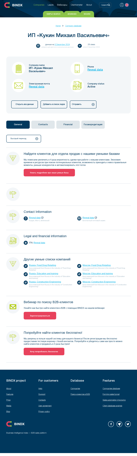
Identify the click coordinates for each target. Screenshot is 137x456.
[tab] (18, 125)
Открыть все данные (25, 104)
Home (58, 26)
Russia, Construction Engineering (45, 282)
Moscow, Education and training (98, 273)
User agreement (45, 406)
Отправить (76, 104)
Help (40, 389)
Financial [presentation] (68, 125)
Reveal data (95, 70)
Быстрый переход (18, 138)
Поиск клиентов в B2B (80, 394)
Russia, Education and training (43, 273)
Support (41, 394)
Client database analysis (112, 406)
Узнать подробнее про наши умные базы (49, 173)
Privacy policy (44, 412)
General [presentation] (18, 125)
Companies (75, 389)
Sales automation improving (114, 400)
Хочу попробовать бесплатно (44, 351)
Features (9, 394)
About (8, 389)
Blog (8, 412)
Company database (73, 26)
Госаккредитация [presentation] (93, 125)
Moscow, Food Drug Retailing (97, 265)
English (127, 5)
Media (8, 406)
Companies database (111, 389)
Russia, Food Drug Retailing (42, 265)
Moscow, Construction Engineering (99, 282)
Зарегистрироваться (40, 316)
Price (8, 400)
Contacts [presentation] (43, 125)
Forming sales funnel (111, 394)
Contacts (42, 400)
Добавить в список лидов (54, 104)
